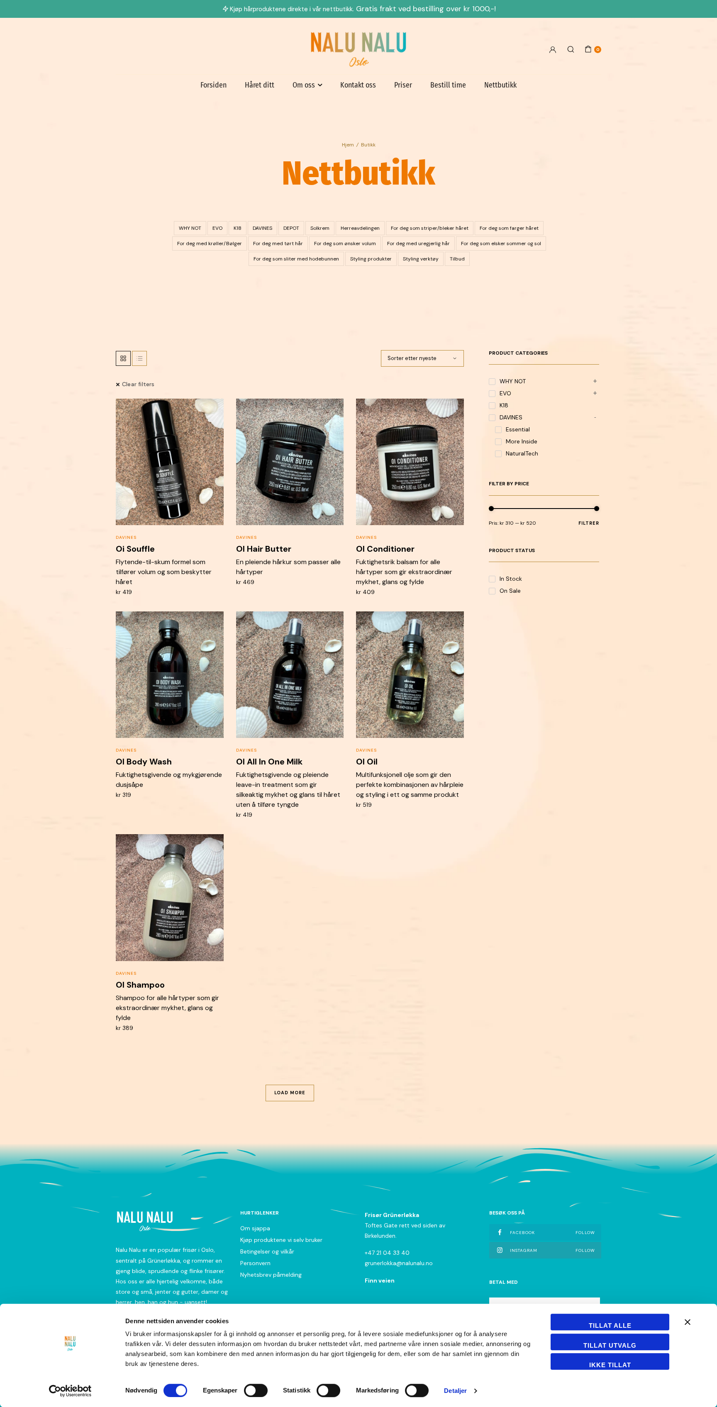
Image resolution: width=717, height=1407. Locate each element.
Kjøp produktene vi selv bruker (281, 1240)
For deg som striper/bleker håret (429, 228)
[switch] (256, 1390)
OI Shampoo (140, 984)
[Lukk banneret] (687, 1322)
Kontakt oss (358, 85)
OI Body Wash (144, 761)
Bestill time (448, 85)
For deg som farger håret (509, 228)
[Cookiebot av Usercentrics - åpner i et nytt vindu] (70, 1391)
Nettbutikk (500, 85)
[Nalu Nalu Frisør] (358, 49)
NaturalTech (522, 453)
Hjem (348, 144)
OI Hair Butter (263, 548)
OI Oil (367, 761)
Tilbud (457, 259)
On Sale (510, 590)
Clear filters (138, 384)
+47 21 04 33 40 (387, 1252)
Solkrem (319, 228)
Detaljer (455, 1390)
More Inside (521, 441)
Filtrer (588, 523)
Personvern (255, 1263)
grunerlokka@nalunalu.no (399, 1263)
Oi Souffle (135, 548)
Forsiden (213, 85)
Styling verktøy (421, 259)
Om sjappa (255, 1228)
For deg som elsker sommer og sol (501, 243)
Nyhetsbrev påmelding (271, 1274)
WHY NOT (190, 228)
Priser (403, 85)
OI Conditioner (385, 548)
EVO (217, 228)
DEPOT (291, 228)
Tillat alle (610, 1325)
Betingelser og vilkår (267, 1251)
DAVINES (262, 228)
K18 (237, 228)
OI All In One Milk (269, 761)
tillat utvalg (610, 1345)
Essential (518, 429)
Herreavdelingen (360, 228)
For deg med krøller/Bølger (209, 243)
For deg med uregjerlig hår (418, 243)
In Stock (511, 578)
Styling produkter (371, 259)
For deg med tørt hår (278, 243)
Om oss (304, 85)
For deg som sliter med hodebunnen (296, 259)
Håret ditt (259, 85)
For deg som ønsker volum (345, 243)
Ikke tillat (610, 1364)
